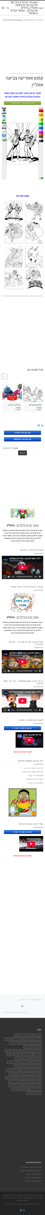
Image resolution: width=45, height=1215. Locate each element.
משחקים (18, 1066)
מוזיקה (18, 1058)
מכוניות (25, 1062)
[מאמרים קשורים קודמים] (10, 376)
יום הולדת (27, 1054)
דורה (8, 1039)
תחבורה (16, 1089)
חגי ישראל (36, 1047)
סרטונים (36, 1078)
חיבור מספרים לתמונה (31, 1051)
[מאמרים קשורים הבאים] (4, 376)
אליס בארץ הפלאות (23, 1035)
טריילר (37, 1054)
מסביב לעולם (13, 1062)
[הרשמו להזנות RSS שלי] (42, 425)
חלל (17, 1051)
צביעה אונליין (14, 1081)
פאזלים (19, 1078)
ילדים (18, 1054)
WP (29, 1204)
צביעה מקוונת (15, 1085)
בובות (26, 1039)
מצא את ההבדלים (32, 1066)
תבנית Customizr (11, 1204)
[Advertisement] (22, 48)
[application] (22, 567)
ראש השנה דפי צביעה (35, 775)
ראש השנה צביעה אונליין (34, 779)
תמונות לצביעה (34, 1093)
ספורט (37, 1074)
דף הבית (40, 20)
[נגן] (40, 577)
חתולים (9, 1051)
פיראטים (27, 1081)
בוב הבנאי (36, 1039)
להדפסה (36, 1058)
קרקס (25, 1089)
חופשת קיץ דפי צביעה (35, 783)
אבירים (37, 1035)
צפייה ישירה (35, 1089)
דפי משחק (26, 1043)
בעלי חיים (17, 1039)
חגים (27, 1047)
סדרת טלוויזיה (13, 1070)
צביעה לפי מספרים (32, 1085)
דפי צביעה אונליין (29, 20)
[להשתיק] (9, 577)
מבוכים (27, 1058)
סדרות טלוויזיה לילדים (31, 1070)
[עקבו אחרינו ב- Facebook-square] (39, 425)
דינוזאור (37, 1043)
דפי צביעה (14, 1043)
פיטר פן (37, 1081)
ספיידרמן (28, 1074)
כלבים (10, 1054)
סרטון (12, 1074)
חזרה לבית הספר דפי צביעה (33, 768)
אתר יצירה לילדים (28, 525)
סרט (19, 1074)
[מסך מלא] (5, 577)
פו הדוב (9, 1078)
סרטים (27, 1078)
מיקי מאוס (36, 1062)
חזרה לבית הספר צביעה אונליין (32, 772)
